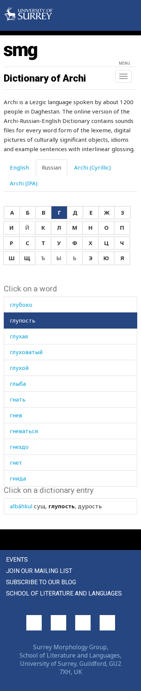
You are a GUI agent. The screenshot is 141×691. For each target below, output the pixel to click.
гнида (18, 478)
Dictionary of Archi (45, 78)
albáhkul (21, 506)
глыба (18, 383)
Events (17, 559)
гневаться (24, 431)
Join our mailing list (39, 570)
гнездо (19, 446)
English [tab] (19, 167)
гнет (16, 462)
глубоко (21, 304)
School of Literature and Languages (64, 593)
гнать (18, 399)
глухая (19, 336)
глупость (22, 320)
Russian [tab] (51, 167)
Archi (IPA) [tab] (24, 183)
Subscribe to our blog (41, 582)
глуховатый (26, 352)
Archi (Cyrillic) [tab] (92, 167)
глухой (19, 367)
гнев (16, 415)
